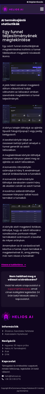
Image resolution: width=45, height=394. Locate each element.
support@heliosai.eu (19, 288)
